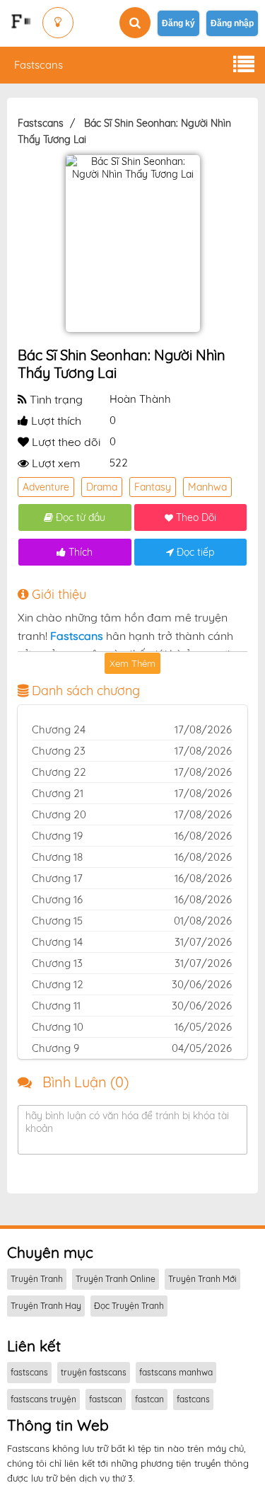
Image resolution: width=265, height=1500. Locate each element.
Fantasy (152, 487)
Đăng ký (178, 23)
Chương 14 (57, 942)
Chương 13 (57, 963)
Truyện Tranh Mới (202, 1278)
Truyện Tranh (37, 1278)
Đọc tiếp (194, 552)
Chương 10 (57, 1027)
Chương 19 (57, 835)
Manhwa (207, 487)
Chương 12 (57, 984)
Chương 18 (57, 857)
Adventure (46, 487)
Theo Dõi (194, 517)
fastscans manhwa (176, 1372)
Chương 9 (55, 1048)
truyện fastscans (93, 1372)
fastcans (193, 1399)
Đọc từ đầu (79, 517)
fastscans (29, 1372)
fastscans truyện (43, 1399)
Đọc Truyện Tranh (129, 1305)
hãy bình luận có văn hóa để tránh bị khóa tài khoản (127, 1122)
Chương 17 (57, 878)
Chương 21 (57, 793)
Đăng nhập (232, 23)
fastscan (105, 1399)
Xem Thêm (132, 663)
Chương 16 (57, 899)
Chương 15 (57, 920)
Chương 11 (56, 1005)
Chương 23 (59, 750)
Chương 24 (59, 729)
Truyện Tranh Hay (46, 1305)
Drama (101, 487)
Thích (79, 552)
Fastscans (38, 64)
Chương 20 (59, 814)
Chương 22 (59, 772)
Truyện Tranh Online (115, 1278)
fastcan (149, 1399)
